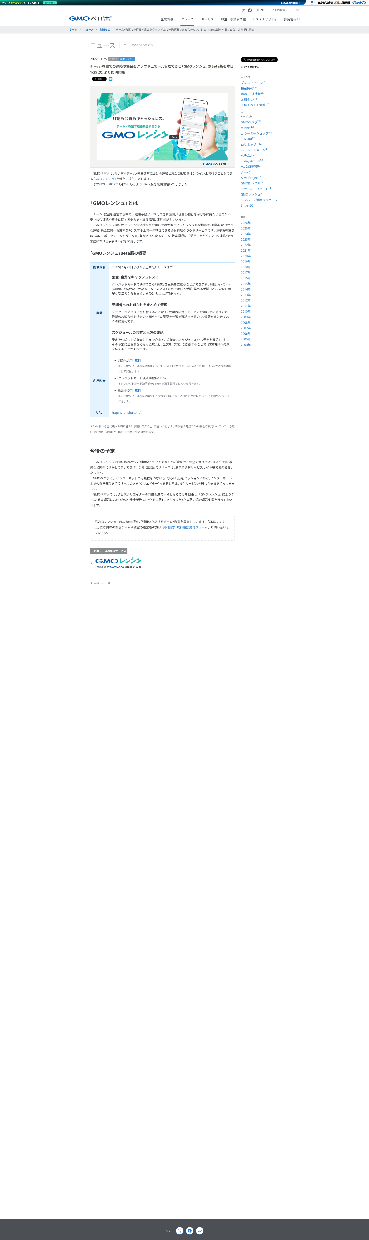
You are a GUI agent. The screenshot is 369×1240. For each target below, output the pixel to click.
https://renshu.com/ (126, 412)
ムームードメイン (254, 150)
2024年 (246, 234)
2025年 (246, 228)
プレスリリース (253, 83)
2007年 (246, 328)
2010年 (246, 311)
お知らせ (113, 59)
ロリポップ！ (251, 144)
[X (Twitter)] (244, 10)
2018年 (246, 267)
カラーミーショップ (257, 133)
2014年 (246, 289)
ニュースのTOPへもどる (138, 45)
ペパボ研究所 (251, 167)
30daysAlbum (252, 161)
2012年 (246, 300)
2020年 (246, 256)
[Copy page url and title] (200, 1231)
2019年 (246, 262)
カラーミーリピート (256, 189)
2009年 (246, 317)
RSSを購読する (251, 67)
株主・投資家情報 (233, 19)
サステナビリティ (265, 19)
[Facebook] (250, 10)
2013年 (246, 295)
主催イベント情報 (255, 105)
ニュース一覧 (102, 583)
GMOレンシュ (127, 59)
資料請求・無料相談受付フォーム (185, 527)
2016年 (246, 278)
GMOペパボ (251, 122)
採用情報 (290, 19)
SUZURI (248, 139)
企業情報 (167, 19)
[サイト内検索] (298, 10)
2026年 (246, 223)
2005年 (246, 339)
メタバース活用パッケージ (260, 200)
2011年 (246, 306)
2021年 (246, 250)
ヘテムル (248, 155)
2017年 (246, 272)
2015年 (246, 284)
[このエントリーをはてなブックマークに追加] (110, 80)
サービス (207, 19)
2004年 (246, 345)
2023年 (246, 239)
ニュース (187, 19)
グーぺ (247, 172)
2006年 (246, 334)
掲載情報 (249, 88)
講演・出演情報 (253, 94)
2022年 (246, 245)
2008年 (246, 323)
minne (247, 128)
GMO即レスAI (252, 183)
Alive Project (251, 178)
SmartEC (247, 205)
